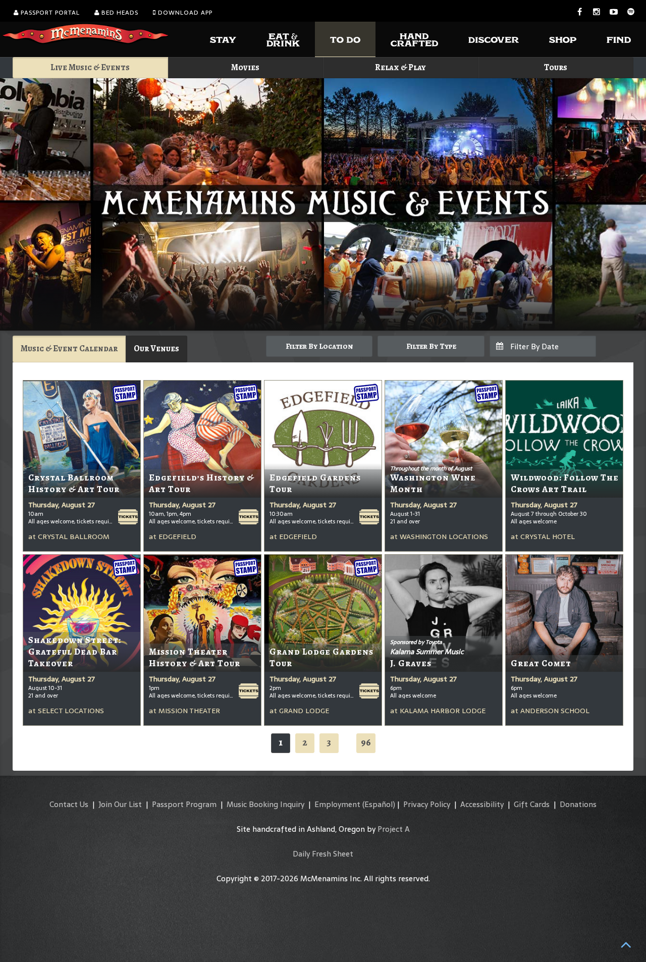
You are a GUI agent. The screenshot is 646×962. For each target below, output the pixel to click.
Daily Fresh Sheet (323, 853)
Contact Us (68, 804)
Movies (245, 67)
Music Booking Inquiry (265, 804)
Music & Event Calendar (69, 348)
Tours (555, 67)
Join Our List (120, 804)
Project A (394, 829)
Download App (184, 13)
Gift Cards (532, 804)
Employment (337, 804)
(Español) (378, 804)
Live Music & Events (90, 67)
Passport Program (184, 804)
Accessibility (482, 804)
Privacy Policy (426, 804)
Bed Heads (118, 13)
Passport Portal (49, 13)
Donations (578, 804)
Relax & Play (400, 67)
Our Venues (156, 348)
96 (366, 742)
